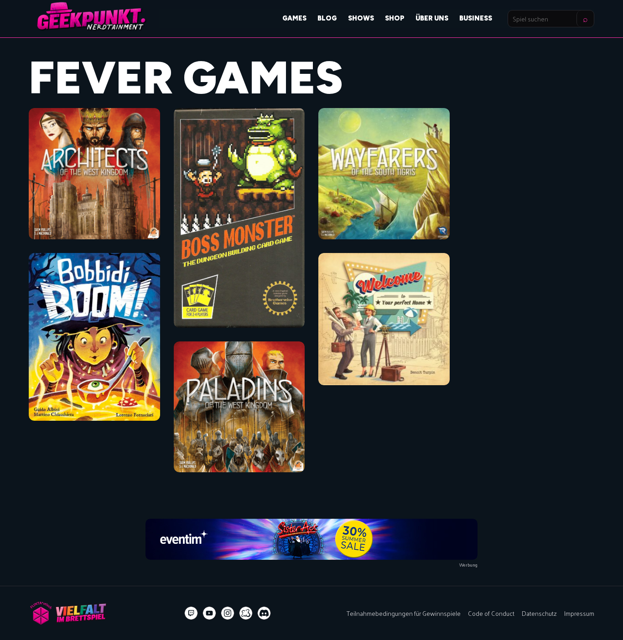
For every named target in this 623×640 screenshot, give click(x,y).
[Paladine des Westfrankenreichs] (239, 407)
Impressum (579, 613)
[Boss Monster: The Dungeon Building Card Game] (239, 218)
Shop (395, 18)
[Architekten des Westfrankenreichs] (94, 173)
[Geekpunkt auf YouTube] (209, 613)
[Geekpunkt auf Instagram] (227, 613)
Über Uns (431, 18)
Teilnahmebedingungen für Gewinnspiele (404, 613)
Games (294, 18)
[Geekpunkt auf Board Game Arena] (246, 613)
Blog (327, 18)
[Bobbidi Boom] (94, 337)
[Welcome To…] (384, 319)
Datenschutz (539, 613)
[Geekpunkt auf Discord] (264, 613)
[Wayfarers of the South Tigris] (384, 173)
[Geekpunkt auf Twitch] (191, 613)
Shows (361, 18)
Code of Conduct (491, 613)
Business (475, 18)
